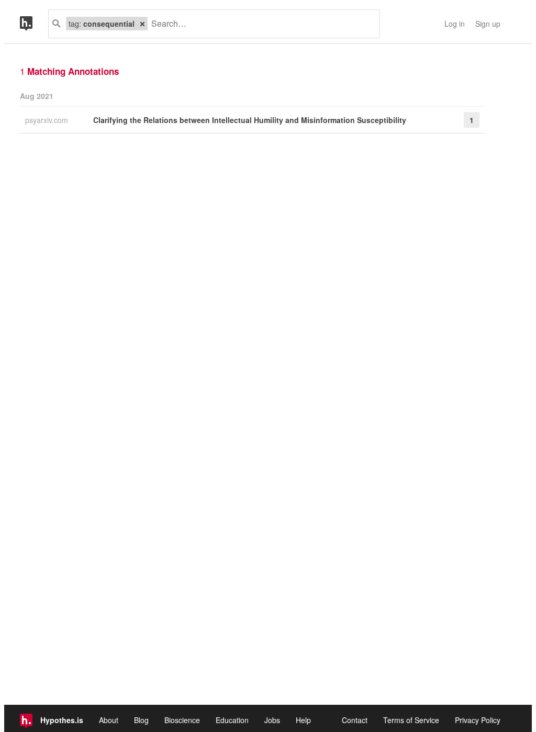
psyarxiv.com (47, 120)
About (108, 720)
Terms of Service (411, 720)
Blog (141, 720)
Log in (454, 23)
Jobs (272, 720)
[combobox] (260, 24)
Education (232, 720)
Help (303, 720)
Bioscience (182, 720)
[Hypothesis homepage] (34, 23)
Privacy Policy (477, 720)
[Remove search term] (142, 23)
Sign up (487, 23)
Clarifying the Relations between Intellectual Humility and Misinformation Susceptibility (249, 120)
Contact (354, 720)
